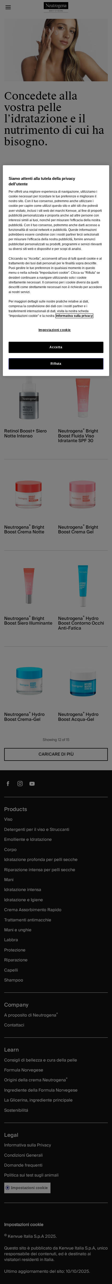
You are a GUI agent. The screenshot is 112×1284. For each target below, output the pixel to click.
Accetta (55, 347)
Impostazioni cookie (55, 330)
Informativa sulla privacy (74, 316)
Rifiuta (56, 364)
